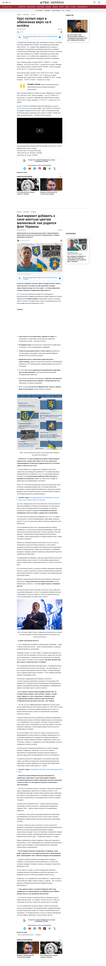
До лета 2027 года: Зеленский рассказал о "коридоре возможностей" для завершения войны (77, 37)
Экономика (47, 10)
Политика (40, 7)
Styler (73, 7)
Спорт (61, 7)
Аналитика (31, 7)
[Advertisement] (39, 323)
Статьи (33, 14)
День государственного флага (26, 934)
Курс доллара (39, 10)
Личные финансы (56, 10)
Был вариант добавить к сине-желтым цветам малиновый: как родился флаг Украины (76, 258)
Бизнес (48, 7)
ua (3, 2)
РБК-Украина (21, 294)
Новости (22, 7)
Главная (19, 14)
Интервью (33, 211)
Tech (63, 10)
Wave (67, 7)
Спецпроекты (82, 7)
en (7, 2)
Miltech (68, 10)
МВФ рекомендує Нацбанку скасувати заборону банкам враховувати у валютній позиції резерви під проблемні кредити (43, 87)
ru (10, 2)
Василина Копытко (72, 252)
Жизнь (55, 7)
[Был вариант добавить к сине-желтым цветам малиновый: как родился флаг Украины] (77, 244)
